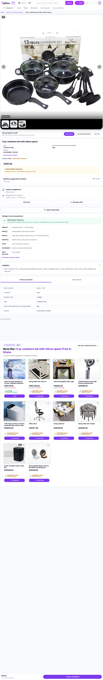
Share (98, 134)
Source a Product (58, 8)
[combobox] (50, 3)
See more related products (87, 345)
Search (69, 3)
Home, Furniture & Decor (14, 12)
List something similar (84, 134)
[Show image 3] (22, 124)
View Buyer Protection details (11, 257)
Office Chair (33, 424)
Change (97, 179)
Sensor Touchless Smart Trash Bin (14, 466)
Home (2, 12)
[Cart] (99, 3)
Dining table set (59, 424)
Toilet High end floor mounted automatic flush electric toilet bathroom (14, 424)
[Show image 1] (5, 124)
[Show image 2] (14, 124)
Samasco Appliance (13, 189)
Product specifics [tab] (26, 280)
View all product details (10, 155)
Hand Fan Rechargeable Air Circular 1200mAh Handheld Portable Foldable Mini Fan (13, 382)
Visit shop (26, 202)
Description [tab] (77, 280)
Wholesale (34, 8)
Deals (19, 8)
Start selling (69, 134)
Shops (26, 8)
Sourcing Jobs (45, 8)
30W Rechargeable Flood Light (64, 381)
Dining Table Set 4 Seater (86, 424)
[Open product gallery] (51, 67)
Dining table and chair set (37, 381)
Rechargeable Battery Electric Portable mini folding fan (39, 466)
